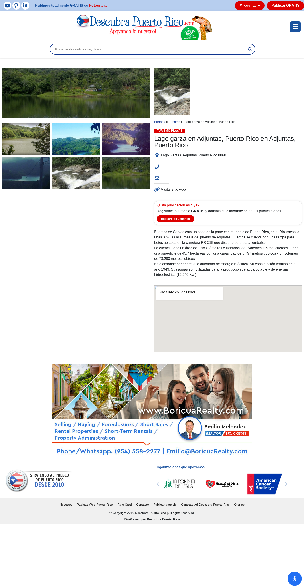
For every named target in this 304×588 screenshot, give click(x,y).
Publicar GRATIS (285, 5)
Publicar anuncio (165, 504)
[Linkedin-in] (25, 5)
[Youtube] (7, 5)
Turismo (174, 121)
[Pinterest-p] (16, 5)
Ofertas (239, 504)
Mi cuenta (247, 5)
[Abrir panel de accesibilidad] (295, 579)
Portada (159, 121)
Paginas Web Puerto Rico (95, 504)
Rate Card (124, 504)
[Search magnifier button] (250, 49)
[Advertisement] (133, 555)
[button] (158, 484)
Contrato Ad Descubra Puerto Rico (205, 504)
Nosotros (66, 504)
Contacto (142, 504)
